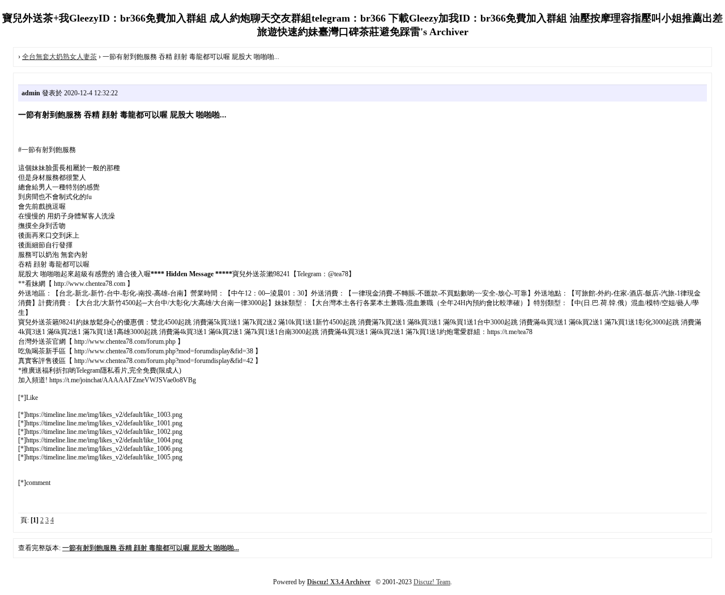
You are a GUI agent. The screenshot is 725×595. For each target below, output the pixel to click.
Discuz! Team (431, 582)
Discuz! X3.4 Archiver (338, 582)
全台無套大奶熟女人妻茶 (59, 57)
